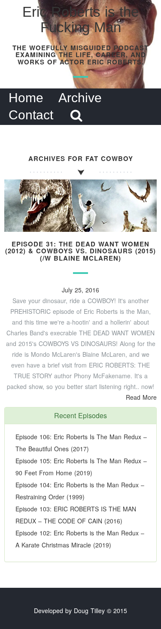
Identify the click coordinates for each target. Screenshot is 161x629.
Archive (80, 98)
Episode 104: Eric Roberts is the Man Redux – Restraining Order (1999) (79, 490)
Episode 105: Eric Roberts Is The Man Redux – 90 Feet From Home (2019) (81, 466)
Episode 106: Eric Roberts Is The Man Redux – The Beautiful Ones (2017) (81, 442)
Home (26, 98)
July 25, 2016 (80, 290)
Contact (31, 115)
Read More (141, 397)
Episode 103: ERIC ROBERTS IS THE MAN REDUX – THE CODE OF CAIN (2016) (75, 514)
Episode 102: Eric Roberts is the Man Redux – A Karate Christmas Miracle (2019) (79, 539)
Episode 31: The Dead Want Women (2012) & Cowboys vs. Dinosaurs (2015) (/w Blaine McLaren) (80, 251)
